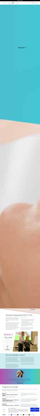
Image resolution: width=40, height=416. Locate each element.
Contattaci (28, 2)
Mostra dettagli (32, 414)
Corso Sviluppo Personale (10, 3)
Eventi (20, 2)
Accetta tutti (34, 408)
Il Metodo (7, 2)
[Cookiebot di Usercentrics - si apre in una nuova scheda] (4, 414)
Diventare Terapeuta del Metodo (18, 3)
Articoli (26, 2)
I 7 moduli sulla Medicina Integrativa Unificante (13, 3)
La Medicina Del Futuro (5, 3)
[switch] (17, 414)
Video (22, 2)
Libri (24, 2)
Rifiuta (35, 410)
